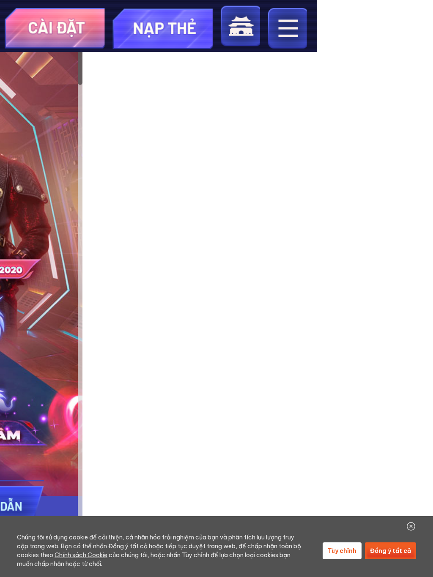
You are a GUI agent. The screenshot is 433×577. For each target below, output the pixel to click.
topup (163, 28)
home (240, 26)
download (55, 28)
